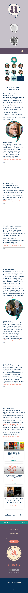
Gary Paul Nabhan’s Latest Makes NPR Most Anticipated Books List (14, 500)
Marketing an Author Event (14, 477)
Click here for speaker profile (12, 159)
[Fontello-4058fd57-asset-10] (18, 565)
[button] (12, 51)
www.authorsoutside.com (11, 436)
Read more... (14, 457)
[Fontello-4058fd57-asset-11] (9, 565)
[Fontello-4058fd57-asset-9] (13, 565)
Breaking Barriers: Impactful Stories (14, 454)
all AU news (11, 515)
